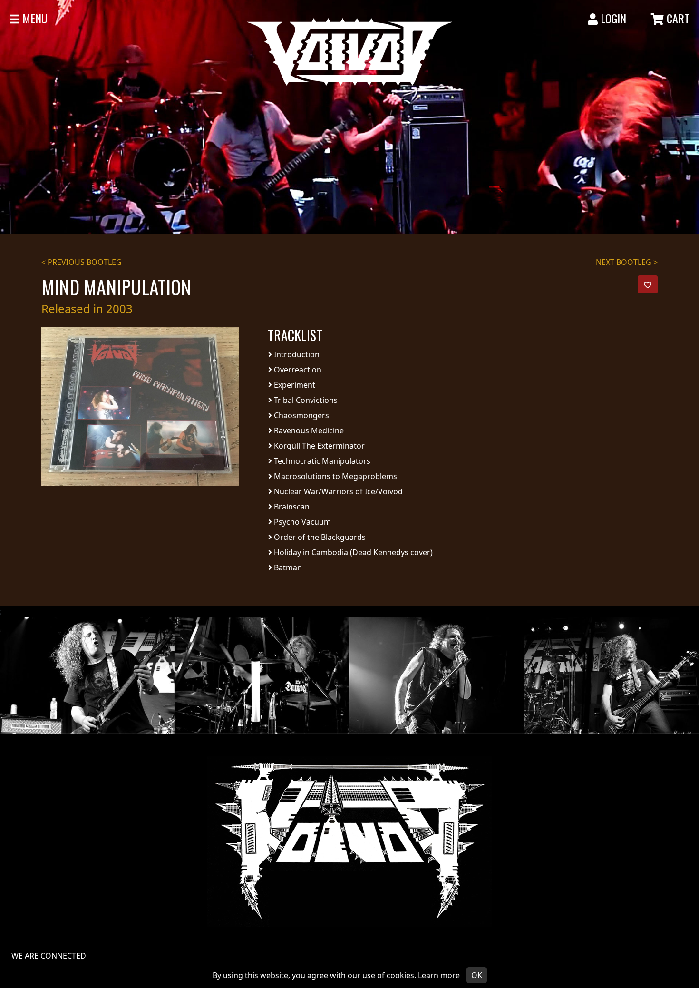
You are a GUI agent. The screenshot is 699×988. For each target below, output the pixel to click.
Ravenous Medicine (308, 430)
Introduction (296, 354)
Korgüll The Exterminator (318, 445)
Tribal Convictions (305, 400)
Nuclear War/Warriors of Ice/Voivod (337, 491)
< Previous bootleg (81, 262)
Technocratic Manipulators (321, 461)
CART (676, 18)
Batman (287, 567)
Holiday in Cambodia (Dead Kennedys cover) (352, 552)
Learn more (439, 975)
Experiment (293, 385)
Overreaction (296, 369)
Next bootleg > (627, 262)
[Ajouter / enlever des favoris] (648, 284)
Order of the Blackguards (319, 537)
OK (476, 975)
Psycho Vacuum (301, 522)
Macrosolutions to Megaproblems (334, 476)
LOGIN (612, 18)
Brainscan (291, 506)
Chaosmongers (300, 415)
